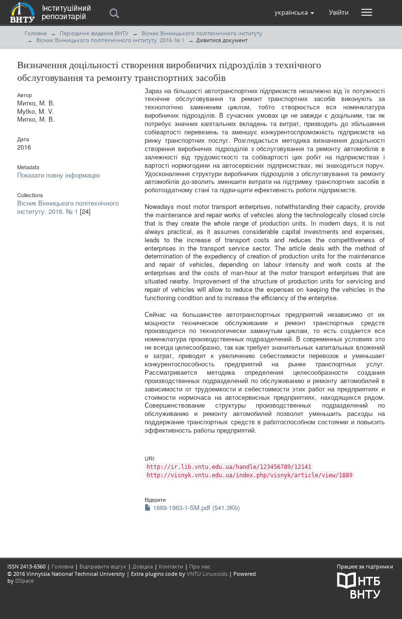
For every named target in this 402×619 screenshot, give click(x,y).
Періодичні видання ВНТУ (94, 33)
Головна (36, 33)
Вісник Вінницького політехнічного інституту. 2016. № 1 (110, 40)
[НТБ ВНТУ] (359, 584)
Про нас (199, 566)
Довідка (142, 566)
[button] (294, 12)
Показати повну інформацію (58, 175)
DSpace (24, 580)
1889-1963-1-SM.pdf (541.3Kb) (195, 507)
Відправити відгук (102, 566)
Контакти (171, 566)
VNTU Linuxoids (207, 573)
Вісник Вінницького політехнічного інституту (202, 33)
